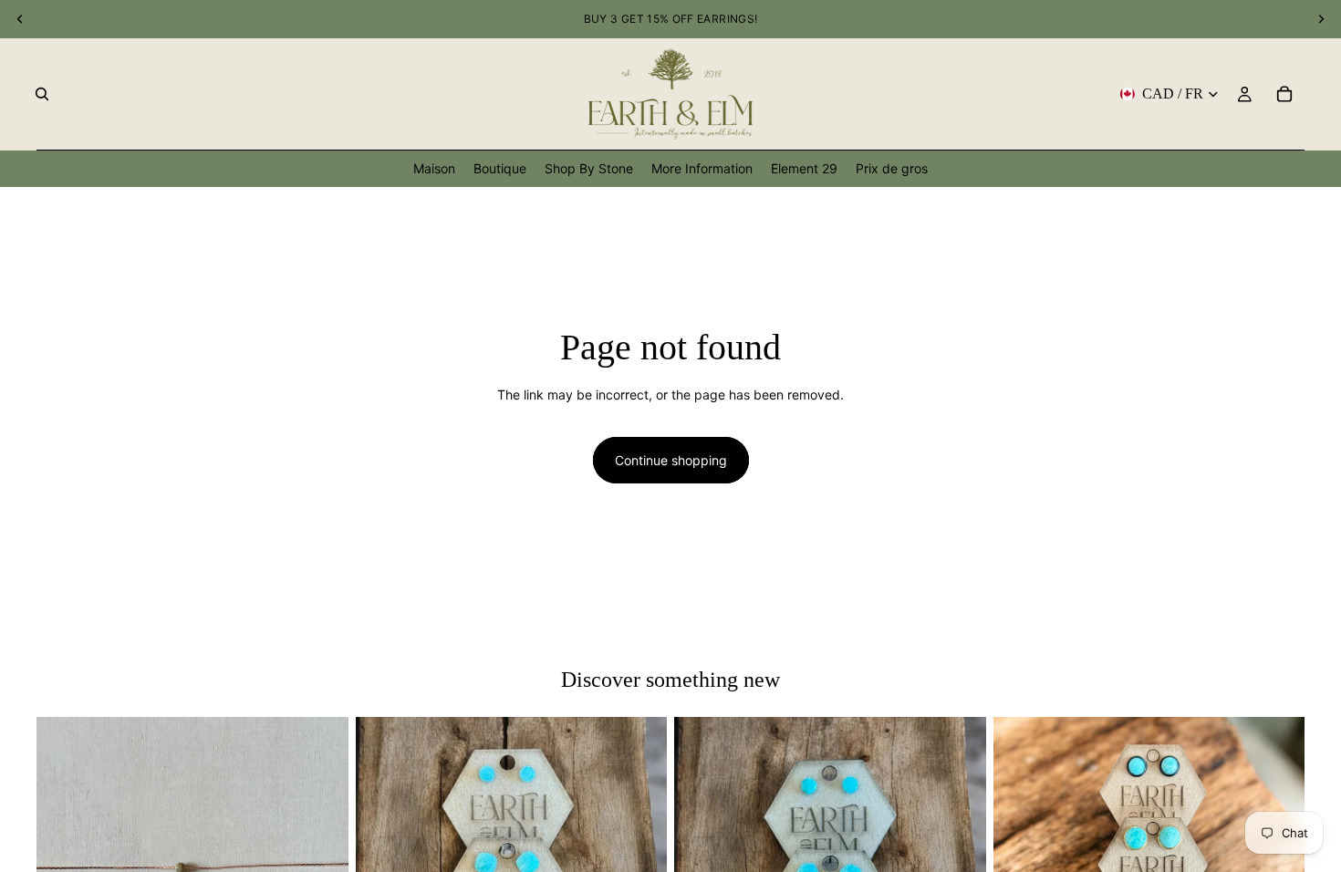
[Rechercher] (42, 94)
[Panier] (1284, 94)
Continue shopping (671, 460)
